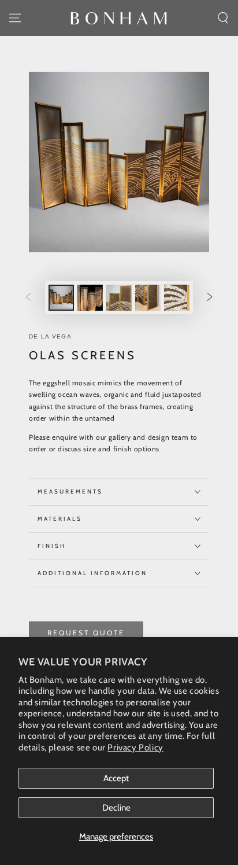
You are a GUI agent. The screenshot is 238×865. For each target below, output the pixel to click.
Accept (116, 778)
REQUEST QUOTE (86, 632)
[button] (223, 18)
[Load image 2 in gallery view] (90, 298)
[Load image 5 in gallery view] (176, 298)
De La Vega (50, 336)
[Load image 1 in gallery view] (61, 298)
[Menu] (15, 18)
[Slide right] (209, 298)
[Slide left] (28, 298)
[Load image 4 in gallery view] (148, 298)
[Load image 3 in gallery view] (119, 298)
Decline (116, 808)
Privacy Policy (135, 747)
